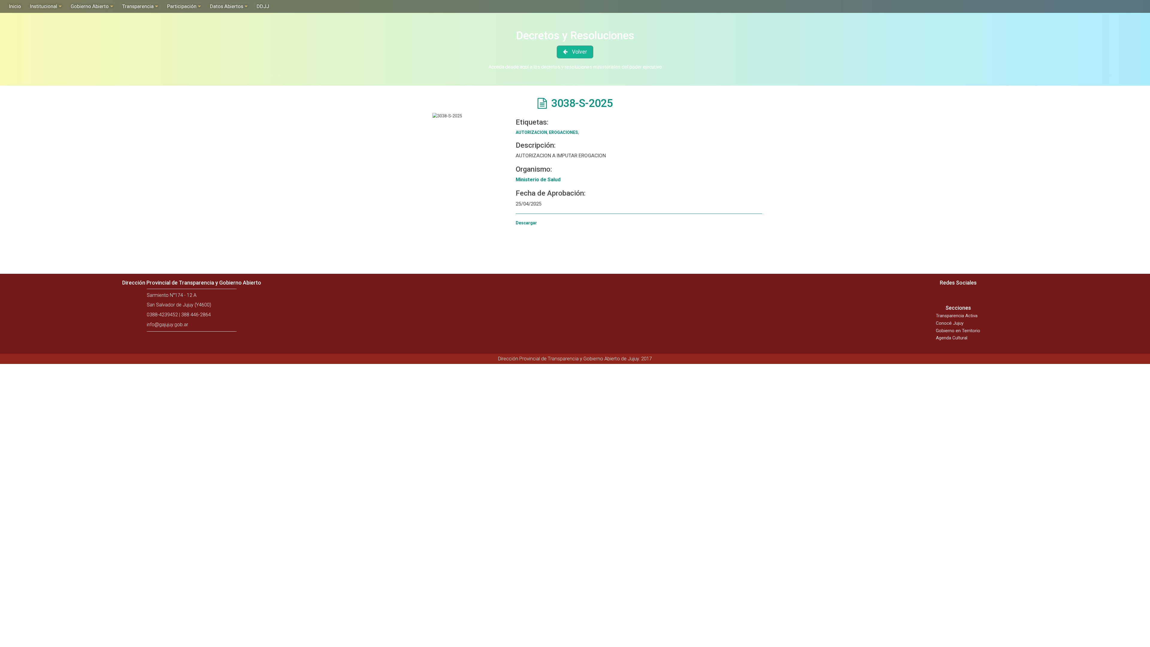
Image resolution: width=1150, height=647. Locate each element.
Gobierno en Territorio (958, 330)
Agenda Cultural (951, 338)
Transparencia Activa (957, 315)
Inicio (15, 6)
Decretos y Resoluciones (575, 35)
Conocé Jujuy (949, 323)
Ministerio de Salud (538, 179)
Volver (579, 52)
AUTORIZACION (531, 132)
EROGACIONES (563, 132)
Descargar (526, 222)
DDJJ (263, 6)
